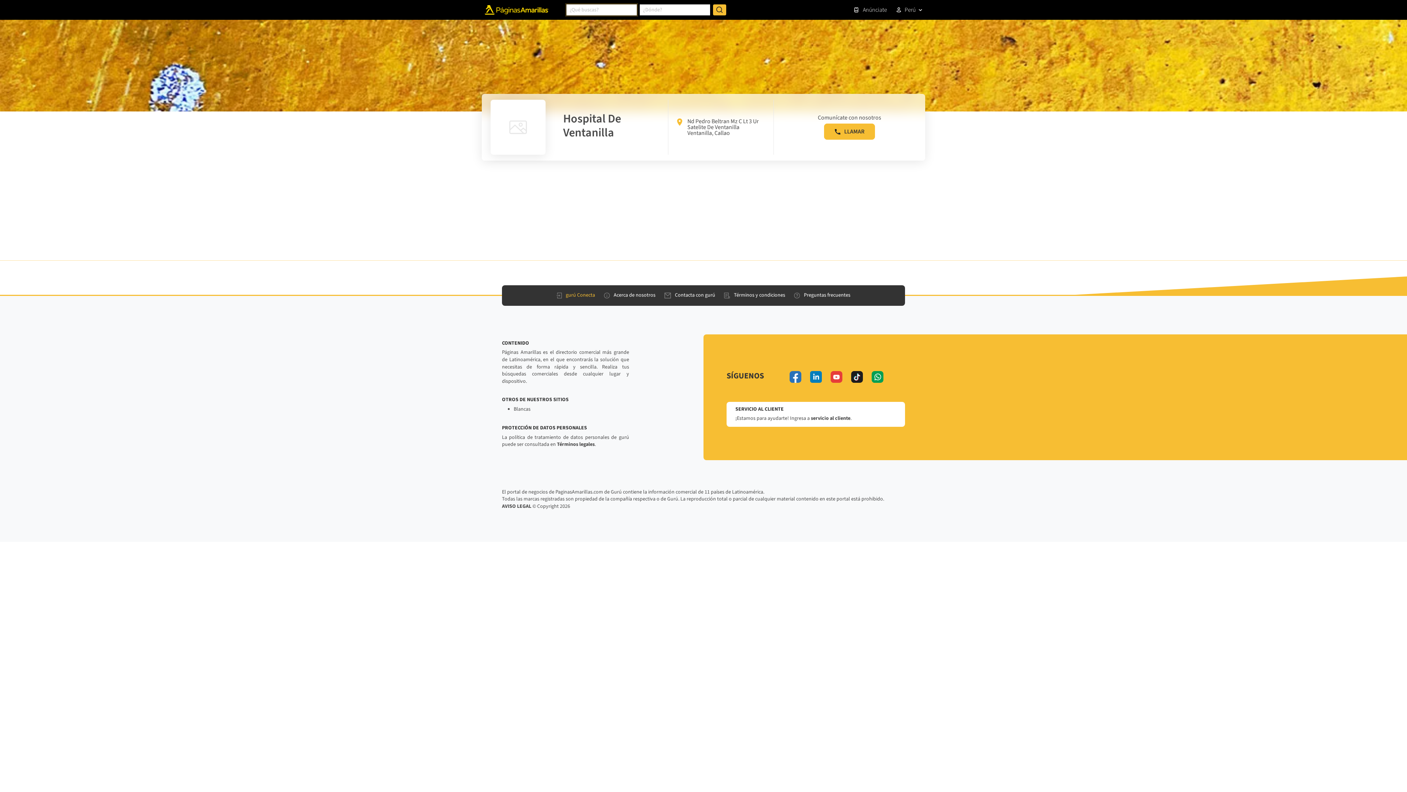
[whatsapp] (877, 377)
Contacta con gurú (695, 295)
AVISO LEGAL (516, 506)
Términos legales (576, 444)
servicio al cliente (830, 418)
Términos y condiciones (759, 295)
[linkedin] (816, 377)
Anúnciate (875, 10)
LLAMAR (854, 132)
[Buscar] (719, 9)
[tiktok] (857, 377)
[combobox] (601, 9)
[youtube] (836, 377)
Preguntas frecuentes (827, 295)
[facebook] (795, 377)
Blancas (522, 409)
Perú (910, 10)
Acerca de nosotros (635, 295)
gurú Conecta (580, 295)
